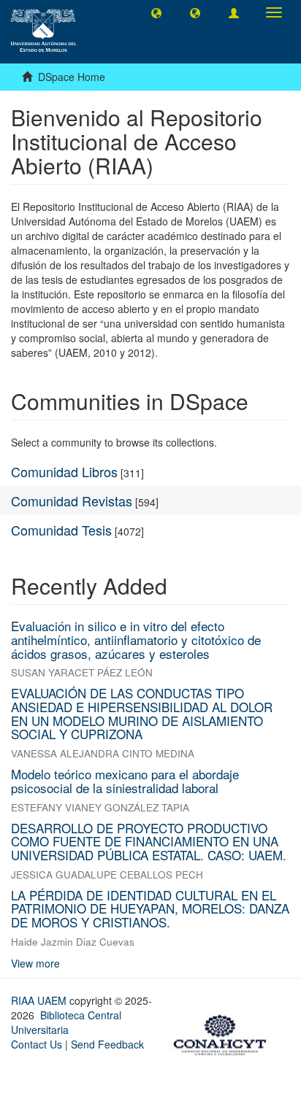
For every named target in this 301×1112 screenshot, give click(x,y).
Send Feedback (107, 1044)
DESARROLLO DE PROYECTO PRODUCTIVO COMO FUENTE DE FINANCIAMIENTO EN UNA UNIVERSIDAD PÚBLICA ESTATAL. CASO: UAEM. (148, 841)
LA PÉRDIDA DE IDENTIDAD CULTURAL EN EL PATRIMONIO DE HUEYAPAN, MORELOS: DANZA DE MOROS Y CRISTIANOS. (150, 908)
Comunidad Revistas (71, 500)
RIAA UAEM (40, 1000)
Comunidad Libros (64, 471)
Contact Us (36, 1044)
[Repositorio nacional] (224, 1032)
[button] (156, 12)
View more (35, 963)
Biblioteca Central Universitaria (66, 1022)
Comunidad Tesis (61, 529)
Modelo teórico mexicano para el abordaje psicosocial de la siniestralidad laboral (125, 781)
